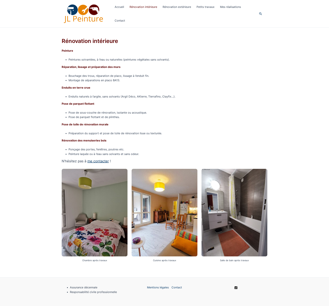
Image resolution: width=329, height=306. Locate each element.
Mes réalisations (230, 7)
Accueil (119, 7)
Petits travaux (206, 7)
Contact (120, 20)
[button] (260, 14)
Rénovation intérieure (143, 7)
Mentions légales (158, 287)
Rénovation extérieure (177, 7)
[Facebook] (235, 287)
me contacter (98, 161)
